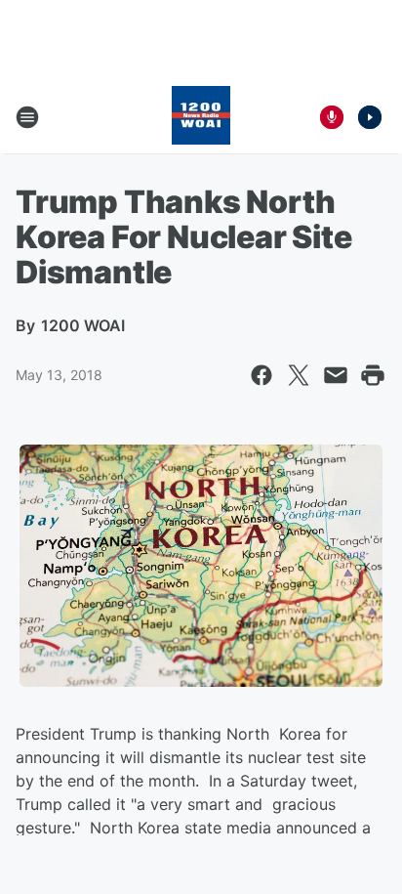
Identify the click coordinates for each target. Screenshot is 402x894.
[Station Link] (201, 117)
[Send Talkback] (331, 117)
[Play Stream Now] (370, 117)
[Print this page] (372, 375)
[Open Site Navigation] (27, 117)
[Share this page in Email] (335, 375)
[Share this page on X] (298, 375)
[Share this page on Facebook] (261, 375)
